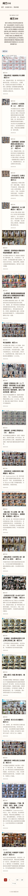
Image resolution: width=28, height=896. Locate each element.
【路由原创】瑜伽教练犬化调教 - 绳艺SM (14, 76)
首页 (2, 7)
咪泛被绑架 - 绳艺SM (10, 343)
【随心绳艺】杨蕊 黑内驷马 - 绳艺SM (14, 676)
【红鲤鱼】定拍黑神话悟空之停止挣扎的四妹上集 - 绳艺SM (14, 639)
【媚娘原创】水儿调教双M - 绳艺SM (18, 208)
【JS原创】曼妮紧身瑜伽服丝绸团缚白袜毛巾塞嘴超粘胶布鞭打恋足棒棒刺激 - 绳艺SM (14, 295)
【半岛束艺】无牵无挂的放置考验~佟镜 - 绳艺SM (18, 177)
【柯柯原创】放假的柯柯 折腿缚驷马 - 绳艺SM (13, 472)
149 (22, 880)
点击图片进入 (8, 7)
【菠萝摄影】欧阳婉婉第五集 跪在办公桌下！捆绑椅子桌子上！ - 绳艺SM (18, 145)
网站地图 (16, 7)
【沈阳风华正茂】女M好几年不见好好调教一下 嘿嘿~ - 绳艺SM (14, 596)
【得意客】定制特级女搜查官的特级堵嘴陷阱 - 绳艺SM (14, 251)
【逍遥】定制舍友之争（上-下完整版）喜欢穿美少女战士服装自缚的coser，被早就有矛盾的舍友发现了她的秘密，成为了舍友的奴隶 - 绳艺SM (14, 387)
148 (17, 880)
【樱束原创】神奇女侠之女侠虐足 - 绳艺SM (14, 761)
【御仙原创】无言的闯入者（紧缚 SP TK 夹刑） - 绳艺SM (14, 558)
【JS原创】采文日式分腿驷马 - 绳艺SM (13, 721)
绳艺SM (7, 3)
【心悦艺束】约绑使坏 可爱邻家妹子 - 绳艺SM (13, 853)
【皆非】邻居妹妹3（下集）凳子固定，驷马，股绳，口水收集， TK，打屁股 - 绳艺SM (13, 805)
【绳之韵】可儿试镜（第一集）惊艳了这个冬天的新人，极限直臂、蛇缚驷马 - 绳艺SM (14, 514)
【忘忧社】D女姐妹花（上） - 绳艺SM (17, 105)
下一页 (14, 883)
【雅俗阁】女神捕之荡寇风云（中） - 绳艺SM (13, 431)
